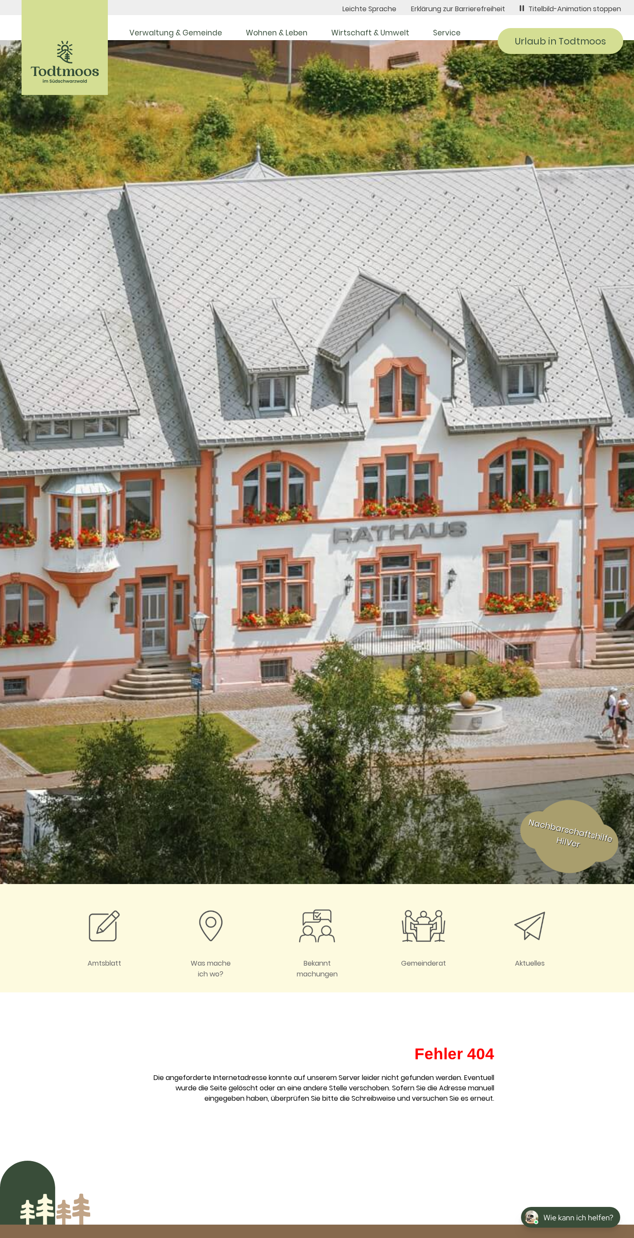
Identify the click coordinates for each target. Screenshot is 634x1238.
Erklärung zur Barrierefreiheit (458, 9)
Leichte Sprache (369, 9)
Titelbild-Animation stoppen (574, 9)
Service (447, 33)
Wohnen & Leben (277, 33)
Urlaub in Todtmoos (560, 41)
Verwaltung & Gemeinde (175, 33)
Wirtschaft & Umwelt (370, 33)
